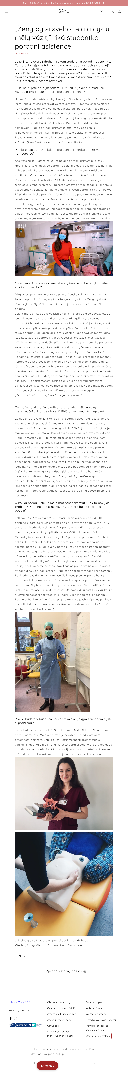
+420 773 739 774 (20, 1002)
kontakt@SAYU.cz (19, 1010)
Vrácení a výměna (96, 1014)
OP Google (53, 1025)
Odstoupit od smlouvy (99, 1036)
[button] (7, 11)
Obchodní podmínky (58, 1002)
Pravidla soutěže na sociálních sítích (97, 1028)
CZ (101, 11)
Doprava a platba (96, 1002)
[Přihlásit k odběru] (93, 1062)
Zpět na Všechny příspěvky (66, 971)
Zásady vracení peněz (60, 1020)
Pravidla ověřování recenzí (101, 1020)
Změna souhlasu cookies (61, 1014)
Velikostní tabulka (96, 1008)
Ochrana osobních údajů (61, 1008)
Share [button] (22, 956)
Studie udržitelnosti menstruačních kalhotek (61, 1033)
